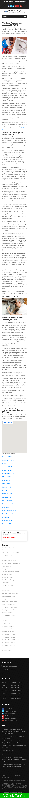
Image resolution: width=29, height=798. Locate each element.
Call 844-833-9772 (11, 537)
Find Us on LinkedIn (10, 713)
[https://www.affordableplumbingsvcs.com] (14, 12)
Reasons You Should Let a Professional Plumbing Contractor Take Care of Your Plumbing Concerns (14, 759)
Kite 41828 (5, 517)
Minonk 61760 (6, 480)
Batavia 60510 (6, 497)
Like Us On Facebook (10, 709)
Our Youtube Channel (10, 716)
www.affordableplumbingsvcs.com (9, 669)
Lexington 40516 (7, 487)
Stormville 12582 (7, 493)
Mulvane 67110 (7, 470)
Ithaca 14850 (6, 483)
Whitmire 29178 (7, 520)
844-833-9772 (16, 4)
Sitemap (4, 775)
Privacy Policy (18, 775)
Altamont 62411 (7, 467)
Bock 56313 (5, 490)
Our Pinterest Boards (10, 718)
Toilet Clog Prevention (8, 750)
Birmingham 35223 (8, 473)
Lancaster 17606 (7, 524)
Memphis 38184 (7, 507)
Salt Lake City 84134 (8, 514)
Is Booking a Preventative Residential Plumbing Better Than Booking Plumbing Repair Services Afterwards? (14, 731)
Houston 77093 (7, 500)
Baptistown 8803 (7, 463)
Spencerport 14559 (8, 460)
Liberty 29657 (6, 477)
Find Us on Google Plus (11, 720)
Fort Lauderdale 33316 (9, 510)
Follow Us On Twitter (10, 711)
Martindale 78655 (7, 504)
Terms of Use (5, 777)
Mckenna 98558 (7, 457)
